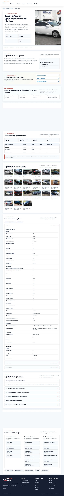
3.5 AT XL (7, 147)
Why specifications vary (48, 81)
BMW (36, 483)
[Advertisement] (32, 117)
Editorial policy (52, 486)
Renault (36, 487)
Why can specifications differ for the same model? (16, 404)
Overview (6, 47)
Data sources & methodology (52, 484)
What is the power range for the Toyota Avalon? (15, 388)
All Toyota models (9, 470)
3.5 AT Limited (8, 152)
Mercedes (37, 482)
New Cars (36, 3)
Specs (26, 47)
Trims (22, 47)
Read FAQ (37, 470)
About (50, 480)
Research (12, 47)
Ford (36, 485)
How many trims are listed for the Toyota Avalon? (15, 380)
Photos (17, 47)
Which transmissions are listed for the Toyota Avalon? (16, 396)
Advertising (23, 485)
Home (4, 8)
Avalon (11, 8)
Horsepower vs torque (48, 75)
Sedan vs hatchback (48, 78)
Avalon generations (19, 470)
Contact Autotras (24, 483)
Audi (36, 480)
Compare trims (45, 470)
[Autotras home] (7, 480)
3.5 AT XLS (7, 149)
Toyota (7, 8)
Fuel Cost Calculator (25, 482)
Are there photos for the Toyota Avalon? (14, 400)
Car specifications (25, 480)
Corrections (51, 488)
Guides (50, 482)
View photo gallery (29, 470)
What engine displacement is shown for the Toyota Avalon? (17, 392)
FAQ (31, 47)
